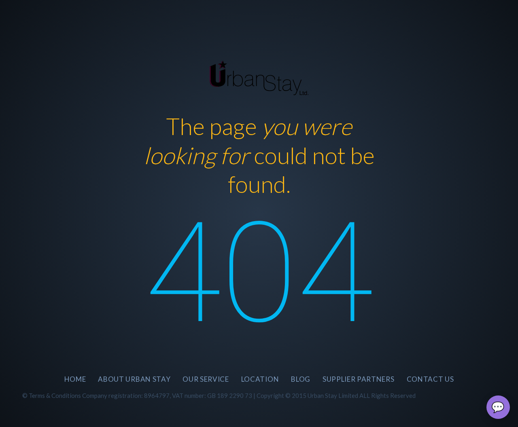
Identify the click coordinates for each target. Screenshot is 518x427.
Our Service (206, 379)
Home (75, 379)
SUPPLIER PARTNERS (359, 379)
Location (260, 379)
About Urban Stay (134, 379)
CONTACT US (430, 379)
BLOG (300, 379)
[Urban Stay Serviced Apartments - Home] (259, 76)
